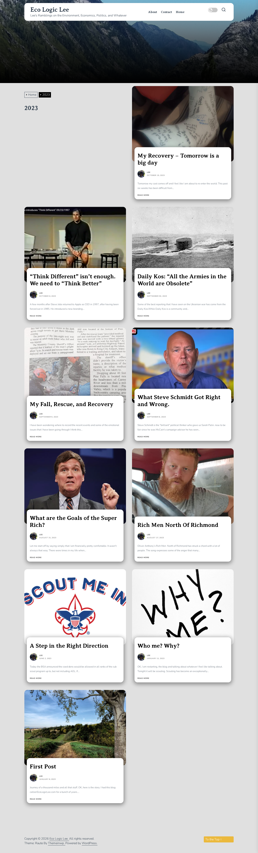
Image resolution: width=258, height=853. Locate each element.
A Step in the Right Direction (69, 645)
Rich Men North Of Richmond (177, 525)
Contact (166, 12)
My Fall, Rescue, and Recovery (71, 404)
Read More (143, 195)
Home (180, 12)
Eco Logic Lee (49, 9)
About (152, 12)
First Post (43, 766)
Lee (148, 172)
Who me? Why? (158, 645)
